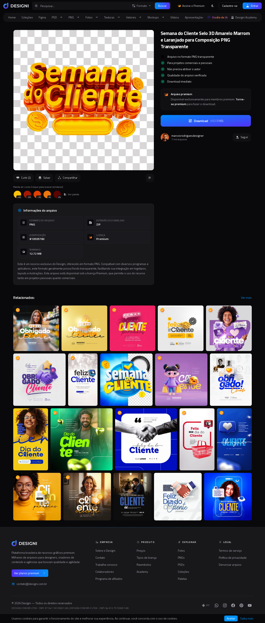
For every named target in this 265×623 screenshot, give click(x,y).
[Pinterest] (241, 605)
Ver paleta (73, 194)
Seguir (244, 137)
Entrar (254, 6)
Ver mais (246, 298)
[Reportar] (150, 178)
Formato (142, 6)
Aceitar (231, 618)
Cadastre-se (229, 6)
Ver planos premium (26, 573)
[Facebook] (233, 605)
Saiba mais (246, 618)
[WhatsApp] (216, 605)
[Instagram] (225, 605)
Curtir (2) (26, 178)
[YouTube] (249, 605)
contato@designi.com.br (32, 584)
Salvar (46, 178)
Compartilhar (70, 178)
